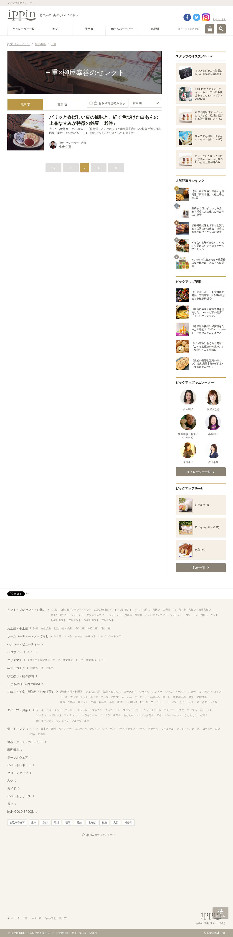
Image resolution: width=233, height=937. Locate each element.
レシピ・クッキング (109, 636)
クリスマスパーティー (93, 660)
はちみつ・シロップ (210, 691)
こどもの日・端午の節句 (23, 684)
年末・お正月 (16, 668)
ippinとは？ (219, 19)
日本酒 (44, 728)
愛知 (79, 822)
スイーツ (32, 652)
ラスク (180, 710)
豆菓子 (204, 715)
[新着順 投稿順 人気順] (146, 103)
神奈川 (128, 822)
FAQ (91, 933)
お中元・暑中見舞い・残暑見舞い (192, 609)
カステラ (105, 715)
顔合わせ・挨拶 (63, 628)
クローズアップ (17, 773)
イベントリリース (19, 796)
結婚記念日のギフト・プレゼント (113, 609)
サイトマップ (79, 933)
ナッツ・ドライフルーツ (84, 696)
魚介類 (166, 696)
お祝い (54, 609)
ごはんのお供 (92, 691)
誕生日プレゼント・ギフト (76, 609)
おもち (50, 668)
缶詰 (93, 702)
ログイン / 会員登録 (188, 29)
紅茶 (217, 728)
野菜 (191, 696)
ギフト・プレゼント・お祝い (26, 609)
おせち (34, 668)
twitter (196, 17)
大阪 (115, 822)
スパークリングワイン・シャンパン (95, 728)
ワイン (34, 728)
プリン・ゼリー (132, 710)
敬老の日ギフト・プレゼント (67, 615)
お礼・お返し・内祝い (147, 609)
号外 (10, 804)
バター (192, 691)
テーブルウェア (17, 757)
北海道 (92, 822)
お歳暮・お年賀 (133, 615)
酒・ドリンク (16, 729)
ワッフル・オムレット (199, 710)
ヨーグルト (130, 691)
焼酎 (53, 728)
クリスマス (14, 660)
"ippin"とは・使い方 (56, 918)
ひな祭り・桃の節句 (20, 676)
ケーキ (40, 710)
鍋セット (83, 702)
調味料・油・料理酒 (71, 691)
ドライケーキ (89, 715)
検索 (221, 28)
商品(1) (62, 104)
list (27, 593)
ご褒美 (166, 609)
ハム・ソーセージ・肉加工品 (143, 696)
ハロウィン (14, 652)
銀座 (104, 822)
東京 (33, 822)
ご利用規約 (63, 933)
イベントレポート (19, 765)
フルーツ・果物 (80, 720)
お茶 (32, 734)
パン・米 (157, 691)
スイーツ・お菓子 (19, 710)
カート (209, 28)
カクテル (153, 728)
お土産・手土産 (17, 628)
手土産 (57, 636)
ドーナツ (41, 715)
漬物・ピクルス (112, 691)
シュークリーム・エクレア (159, 710)
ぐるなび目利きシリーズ (41, 933)
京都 (45, 822)
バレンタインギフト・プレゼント (163, 615)
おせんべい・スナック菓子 (139, 715)
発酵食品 (202, 696)
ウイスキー (65, 728)
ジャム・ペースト (175, 691)
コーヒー (208, 728)
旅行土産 (93, 628)
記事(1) (25, 104)
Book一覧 (36, 918)
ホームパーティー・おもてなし (28, 636)
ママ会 (68, 636)
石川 (56, 822)
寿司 (111, 702)
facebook (187, 17)
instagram (206, 17)
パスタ (104, 696)
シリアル (144, 691)
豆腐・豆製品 (67, 702)
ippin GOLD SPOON (20, 811)
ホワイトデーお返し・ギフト (201, 615)
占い (10, 780)
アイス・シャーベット (169, 715)
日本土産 (106, 628)
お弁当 (102, 702)
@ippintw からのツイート (99, 834)
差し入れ (46, 628)
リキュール (167, 728)
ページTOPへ (220, 926)
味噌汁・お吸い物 (127, 702)
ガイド (11, 788)
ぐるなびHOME (16, 933)
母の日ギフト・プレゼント (66, 620)
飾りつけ (90, 636)
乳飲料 (42, 734)
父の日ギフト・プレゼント (99, 620)
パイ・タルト (54, 710)
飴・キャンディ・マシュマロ (52, 720)
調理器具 (13, 749)
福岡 (67, 822)
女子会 (78, 636)
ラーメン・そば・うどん (180, 702)
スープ (149, 702)
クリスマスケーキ (68, 660)
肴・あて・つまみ (207, 702)
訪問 (35, 628)
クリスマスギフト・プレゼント (104, 615)
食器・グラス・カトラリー (25, 742)
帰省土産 (80, 628)
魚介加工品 (179, 696)
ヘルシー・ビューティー (23, 644)
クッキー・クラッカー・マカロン (83, 710)
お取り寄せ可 (17, 822)
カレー (160, 702)
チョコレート (112, 710)
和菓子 (117, 715)
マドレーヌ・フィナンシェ (64, 715)
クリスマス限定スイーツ (41, 660)
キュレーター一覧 (17, 918)
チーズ (63, 696)
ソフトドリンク (185, 728)
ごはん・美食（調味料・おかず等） (31, 691)
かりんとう (191, 715)
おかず (115, 696)
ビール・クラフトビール (131, 728)
